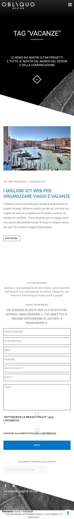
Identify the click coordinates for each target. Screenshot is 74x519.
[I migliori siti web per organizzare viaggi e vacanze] (37, 149)
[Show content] (37, 79)
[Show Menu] (65, 4)
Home (17, 511)
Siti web (7, 181)
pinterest (15, 486)
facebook (7, 486)
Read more (11, 238)
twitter (24, 487)
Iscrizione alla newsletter (29, 433)
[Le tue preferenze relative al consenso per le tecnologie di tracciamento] (68, 513)
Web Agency (20, 181)
